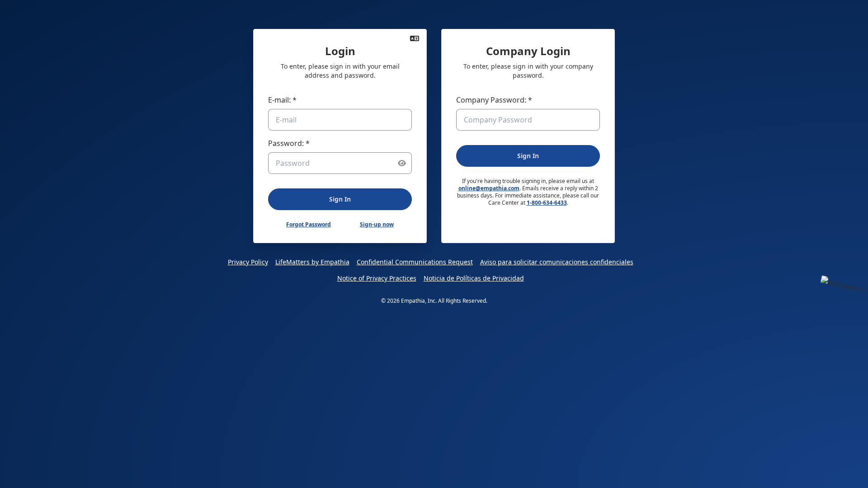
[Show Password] (401, 163)
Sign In (340, 199)
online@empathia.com (488, 188)
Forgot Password (308, 224)
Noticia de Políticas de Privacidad (474, 278)
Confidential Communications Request (415, 262)
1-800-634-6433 (547, 202)
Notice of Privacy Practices (376, 278)
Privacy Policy (248, 262)
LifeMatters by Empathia (312, 262)
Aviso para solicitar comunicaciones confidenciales (556, 262)
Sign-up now (377, 224)
